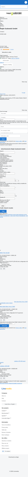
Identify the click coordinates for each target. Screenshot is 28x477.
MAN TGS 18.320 (4, 253)
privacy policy (19, 141)
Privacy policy (5, 427)
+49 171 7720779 (15, 58)
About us (4, 395)
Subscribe (4, 325)
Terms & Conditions (6, 424)
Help (3, 398)
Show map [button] (24, 81)
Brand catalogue (5, 434)
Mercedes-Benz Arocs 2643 (7, 306)
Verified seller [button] (3, 34)
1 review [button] (11, 49)
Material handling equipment (15, 383)
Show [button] (9, 58)
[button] (26, 2)
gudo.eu (2, 62)
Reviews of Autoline (6, 432)
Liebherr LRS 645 (4, 366)
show (3, 205)
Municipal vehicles (4, 383)
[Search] (25, 6)
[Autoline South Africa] (9, 2)
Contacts (4, 400)
